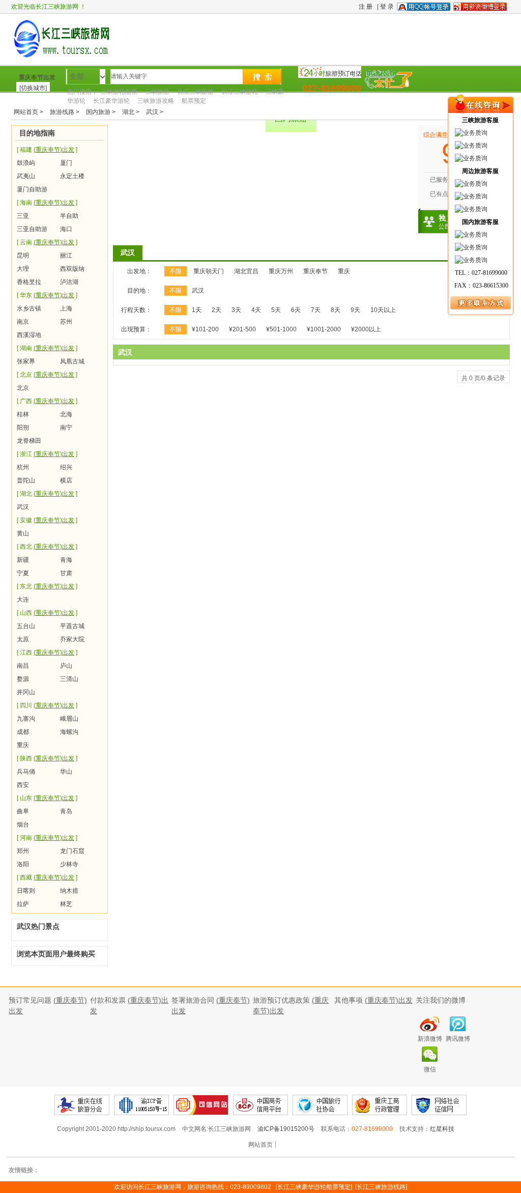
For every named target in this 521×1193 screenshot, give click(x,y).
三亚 (23, 215)
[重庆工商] (320, 1105)
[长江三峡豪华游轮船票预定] (314, 1186)
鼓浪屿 (26, 162)
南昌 (23, 665)
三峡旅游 (157, 91)
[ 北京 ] (47, 374)
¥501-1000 (281, 329)
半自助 (69, 215)
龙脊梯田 (29, 440)
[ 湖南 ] (47, 348)
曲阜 (23, 811)
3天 (236, 310)
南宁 (66, 427)
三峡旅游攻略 (155, 100)
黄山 (23, 533)
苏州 (66, 321)
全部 (77, 76)
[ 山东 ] (47, 798)
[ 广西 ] (47, 401)
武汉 (23, 506)
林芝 (66, 903)
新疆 (23, 559)
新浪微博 (430, 1038)
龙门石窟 (72, 851)
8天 (335, 310)
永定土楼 (72, 176)
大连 (23, 599)
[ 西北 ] (47, 546)
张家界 (26, 361)
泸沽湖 (69, 282)
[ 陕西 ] (47, 758)
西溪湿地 (29, 334)
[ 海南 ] (47, 202)
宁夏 (23, 573)
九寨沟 (26, 718)
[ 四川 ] (47, 705)
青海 (66, 559)
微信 (430, 1069)
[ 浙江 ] (47, 454)
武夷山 (26, 176)
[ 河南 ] (47, 837)
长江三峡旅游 (195, 91)
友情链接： (24, 1170)
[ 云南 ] (47, 242)
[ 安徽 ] (47, 520)
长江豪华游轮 (111, 100)
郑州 (23, 851)
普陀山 (26, 480)
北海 (66, 414)
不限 (175, 271)
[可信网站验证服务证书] (141, 1105)
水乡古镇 (29, 308)
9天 (355, 310)
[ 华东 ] (47, 295)
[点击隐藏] (480, 112)
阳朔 (23, 427)
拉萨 (23, 903)
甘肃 (66, 573)
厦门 (66, 162)
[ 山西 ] (47, 612)
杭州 (23, 467)
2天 (216, 310)
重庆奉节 (315, 271)
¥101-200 (205, 329)
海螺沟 (69, 731)
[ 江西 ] (47, 652)
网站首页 (260, 1144)
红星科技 (442, 1128)
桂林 (23, 414)
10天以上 (383, 310)
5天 (276, 310)
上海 (66, 308)
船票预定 (194, 100)
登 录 (387, 6)
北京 (23, 387)
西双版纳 (72, 268)
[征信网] (439, 1105)
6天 (296, 310)
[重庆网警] (379, 1105)
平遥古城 (72, 626)
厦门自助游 (32, 189)
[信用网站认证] (200, 1105)
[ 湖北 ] (47, 493)
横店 (66, 480)
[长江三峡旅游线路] (381, 1186)
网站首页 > (29, 112)
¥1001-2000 (324, 329)
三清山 (69, 679)
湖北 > (131, 112)
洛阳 (23, 864)
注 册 (365, 6)
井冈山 (26, 692)
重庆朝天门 (208, 271)
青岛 (66, 811)
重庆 (23, 745)
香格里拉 (29, 282)
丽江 (66, 255)
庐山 (66, 665)
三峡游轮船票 (119, 91)
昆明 (23, 255)
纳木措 (69, 890)
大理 (23, 268)
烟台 (23, 824)
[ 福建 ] (47, 149)
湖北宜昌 (246, 271)
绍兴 (66, 467)
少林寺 (69, 864)
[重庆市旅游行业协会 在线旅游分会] (81, 1105)
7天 (316, 310)
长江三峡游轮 (239, 91)
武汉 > (154, 112)
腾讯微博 (458, 1038)
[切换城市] (33, 88)
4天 (256, 310)
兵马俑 (26, 771)
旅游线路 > (65, 112)
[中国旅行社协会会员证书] (260, 1105)
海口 (66, 229)
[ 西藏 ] (47, 877)
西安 (23, 784)
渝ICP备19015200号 (286, 1128)
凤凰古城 (72, 361)
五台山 (26, 626)
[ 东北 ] (47, 586)
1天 (196, 310)
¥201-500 (242, 329)
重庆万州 (281, 271)
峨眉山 (69, 718)
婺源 (23, 679)
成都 (23, 731)
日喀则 (26, 890)
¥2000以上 (366, 329)
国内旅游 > (101, 112)
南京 (23, 321)
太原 (23, 639)
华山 (66, 771)
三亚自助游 (32, 229)
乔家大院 (72, 639)
